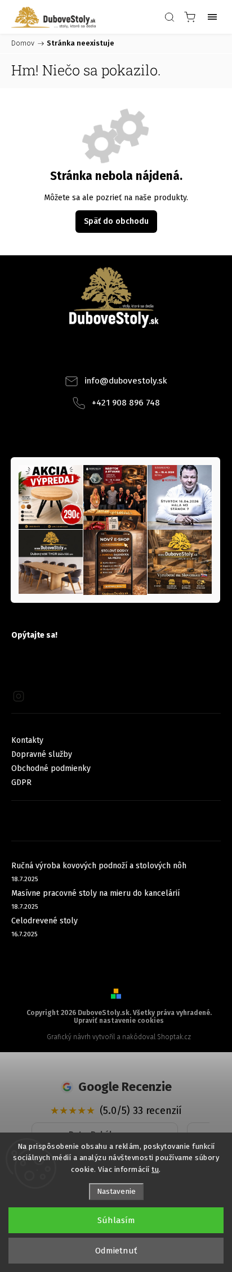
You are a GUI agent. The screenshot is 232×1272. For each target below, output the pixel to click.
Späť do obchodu (116, 221)
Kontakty (27, 740)
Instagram (131, 354)
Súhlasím (116, 1220)
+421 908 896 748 (126, 403)
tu (155, 1169)
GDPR (21, 782)
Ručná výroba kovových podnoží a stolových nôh (98, 865)
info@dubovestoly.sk (125, 381)
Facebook (100, 354)
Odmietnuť (116, 1251)
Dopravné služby (41, 754)
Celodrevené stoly (44, 921)
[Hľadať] (169, 16)
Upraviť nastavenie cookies (119, 1021)
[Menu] (212, 17)
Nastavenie (116, 1191)
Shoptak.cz (174, 1037)
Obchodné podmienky (51, 768)
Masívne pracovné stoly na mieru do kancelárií (95, 893)
